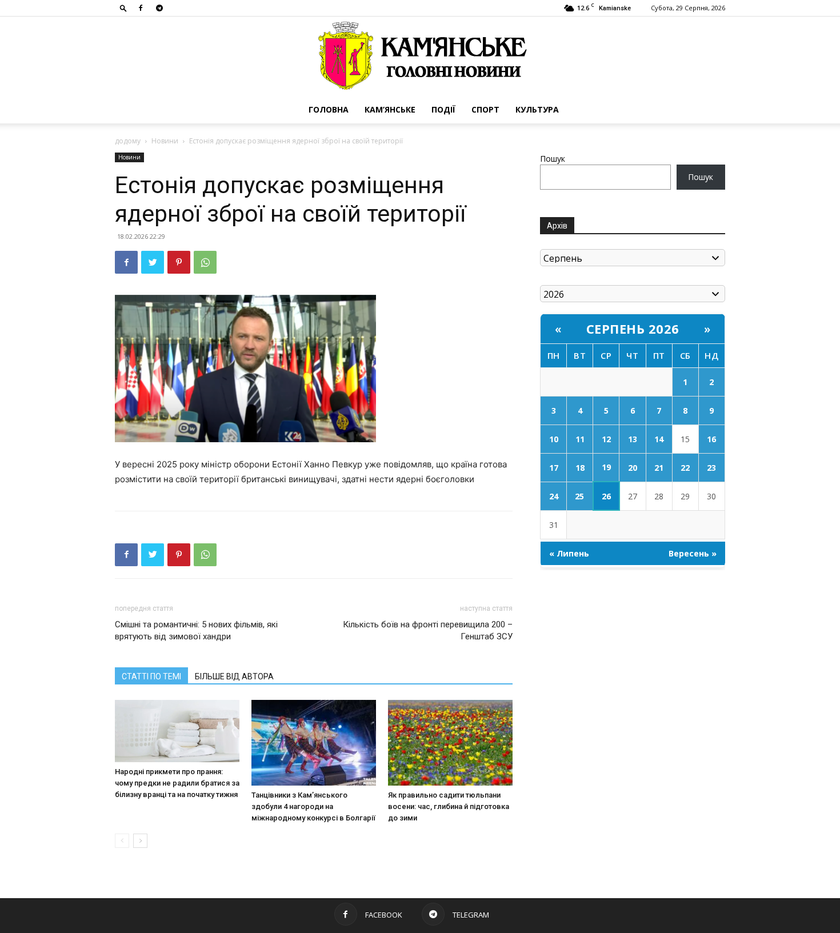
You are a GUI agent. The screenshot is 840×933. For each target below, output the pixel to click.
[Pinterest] (178, 262)
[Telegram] (159, 8)
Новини (164, 141)
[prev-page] (122, 841)
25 (579, 496)
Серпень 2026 (632, 328)
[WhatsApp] (205, 262)
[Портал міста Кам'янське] (420, 56)
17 (553, 467)
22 (685, 467)
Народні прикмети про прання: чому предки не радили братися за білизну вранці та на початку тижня (177, 783)
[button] (123, 7)
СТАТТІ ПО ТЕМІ (151, 676)
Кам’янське (390, 109)
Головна (329, 109)
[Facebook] (140, 8)
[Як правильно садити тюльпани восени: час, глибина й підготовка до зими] (450, 743)
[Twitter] (152, 262)
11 (580, 439)
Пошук (552, 158)
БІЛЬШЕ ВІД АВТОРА (234, 676)
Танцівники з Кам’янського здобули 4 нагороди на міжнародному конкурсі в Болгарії (313, 806)
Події (443, 109)
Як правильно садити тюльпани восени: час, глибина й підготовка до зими (448, 806)
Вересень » (693, 553)
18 (580, 467)
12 (606, 439)
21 (658, 467)
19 (606, 467)
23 (711, 467)
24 (553, 496)
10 (553, 439)
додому (128, 141)
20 (632, 467)
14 (658, 439)
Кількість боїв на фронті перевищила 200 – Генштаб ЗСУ (428, 630)
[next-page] (140, 841)
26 (606, 496)
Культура (537, 109)
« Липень (569, 553)
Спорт (485, 109)
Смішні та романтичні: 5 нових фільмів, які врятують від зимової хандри (196, 630)
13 (632, 439)
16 (711, 439)
